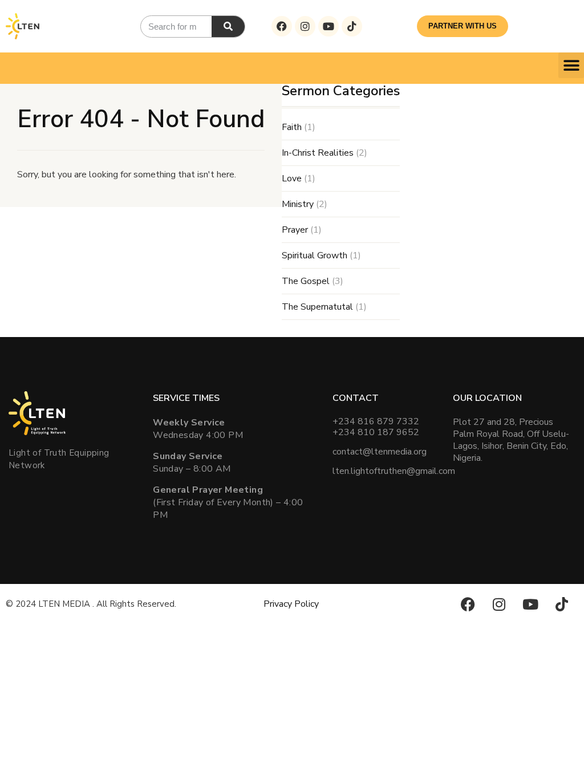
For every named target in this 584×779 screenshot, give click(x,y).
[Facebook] (281, 26)
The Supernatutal (317, 307)
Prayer (295, 230)
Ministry (298, 204)
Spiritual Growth (314, 255)
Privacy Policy (291, 604)
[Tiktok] (352, 26)
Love (292, 178)
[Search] (228, 26)
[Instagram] (305, 26)
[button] (571, 65)
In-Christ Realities (318, 153)
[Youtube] (328, 26)
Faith (292, 127)
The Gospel (306, 281)
